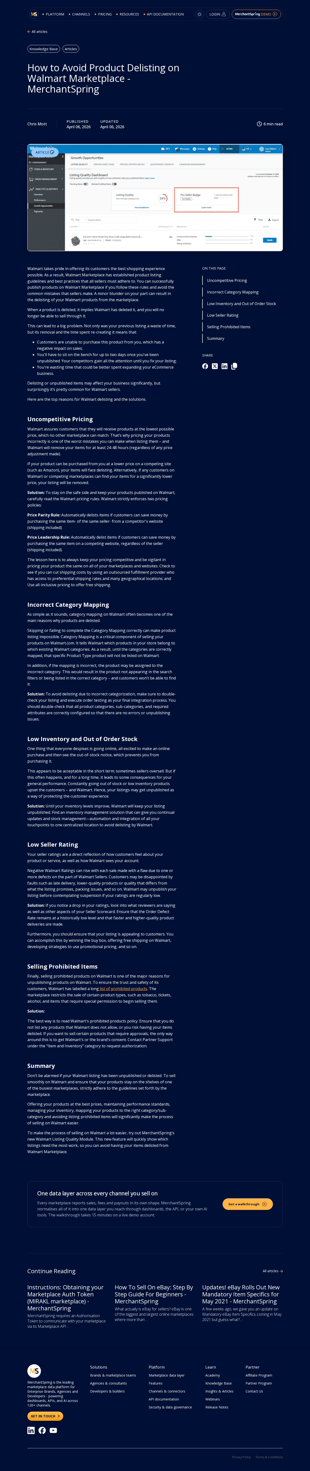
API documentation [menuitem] (164, 1399)
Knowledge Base (44, 48)
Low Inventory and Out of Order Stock (241, 303)
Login (215, 14)
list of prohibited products (123, 988)
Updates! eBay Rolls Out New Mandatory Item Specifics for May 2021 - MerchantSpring (241, 1294)
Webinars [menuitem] (212, 1399)
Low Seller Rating (223, 315)
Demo (266, 14)
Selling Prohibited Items (228, 326)
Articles (71, 48)
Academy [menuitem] (212, 1375)
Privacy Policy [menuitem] (241, 1457)
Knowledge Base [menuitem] (218, 1383)
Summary (215, 338)
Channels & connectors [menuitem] (167, 1391)
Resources (129, 14)
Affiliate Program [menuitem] (259, 1375)
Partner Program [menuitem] (259, 1383)
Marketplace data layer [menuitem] (167, 1375)
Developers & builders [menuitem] (107, 1391)
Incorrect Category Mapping (233, 292)
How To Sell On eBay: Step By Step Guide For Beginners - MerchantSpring (154, 1294)
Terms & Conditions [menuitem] (269, 1457)
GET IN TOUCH (43, 1416)
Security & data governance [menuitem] (170, 1407)
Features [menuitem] (156, 1383)
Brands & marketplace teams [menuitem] (113, 1375)
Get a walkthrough (243, 1204)
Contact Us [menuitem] (254, 1391)
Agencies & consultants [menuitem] (108, 1383)
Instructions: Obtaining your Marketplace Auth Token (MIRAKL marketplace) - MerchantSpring (65, 1297)
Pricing (105, 14)
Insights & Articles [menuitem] (219, 1391)
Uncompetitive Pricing (227, 280)
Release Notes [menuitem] (216, 1407)
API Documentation (165, 14)
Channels (81, 14)
